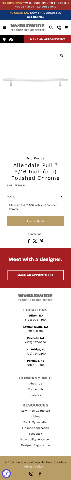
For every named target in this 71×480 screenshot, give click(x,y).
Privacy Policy (33, 466)
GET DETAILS (35, 16)
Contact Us (35, 389)
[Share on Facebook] (29, 242)
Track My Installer (35, 422)
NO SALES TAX (19, 12)
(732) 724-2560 (35, 353)
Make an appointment (47, 39)
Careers (35, 395)
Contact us (34, 234)
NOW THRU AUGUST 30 (46, 12)
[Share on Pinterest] (41, 242)
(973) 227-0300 (35, 342)
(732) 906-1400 (35, 319)
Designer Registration (35, 445)
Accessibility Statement (36, 439)
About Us (35, 383)
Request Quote (35, 221)
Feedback (35, 433)
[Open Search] (51, 28)
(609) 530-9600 (35, 331)
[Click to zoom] (61, 55)
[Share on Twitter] (35, 242)
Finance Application (35, 427)
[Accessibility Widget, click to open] (6, 473)
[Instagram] (31, 474)
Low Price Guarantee (35, 410)
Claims (35, 416)
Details (11, 196)
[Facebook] (40, 474)
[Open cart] (66, 27)
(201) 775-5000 (35, 364)
